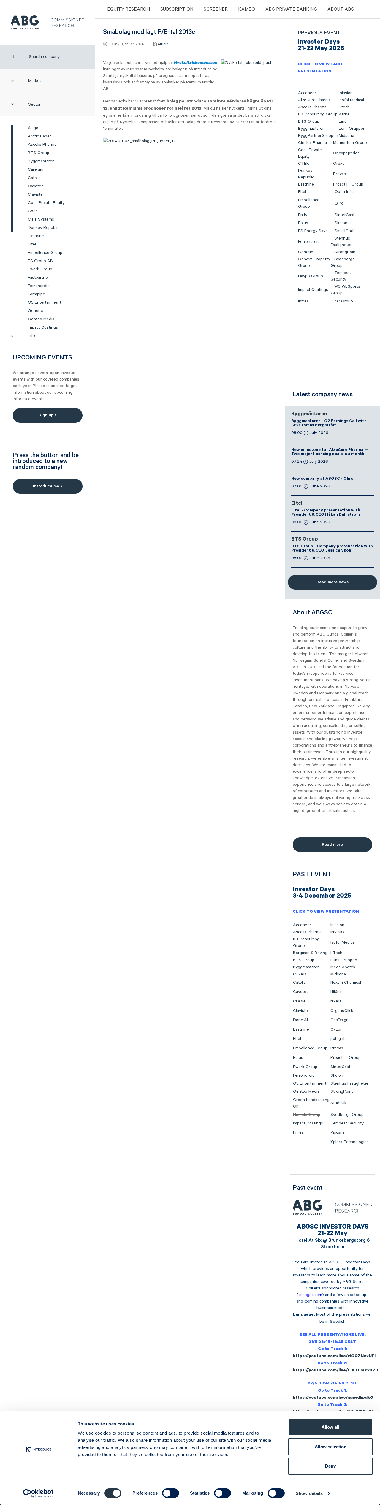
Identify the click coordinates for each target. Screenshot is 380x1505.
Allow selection (330, 1446)
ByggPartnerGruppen (318, 135)
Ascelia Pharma (42, 144)
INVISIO (337, 932)
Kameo (246, 9)
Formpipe (36, 294)
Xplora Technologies (349, 1142)
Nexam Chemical (345, 982)
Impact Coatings (43, 327)
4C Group (343, 301)
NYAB (335, 1001)
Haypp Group (310, 276)
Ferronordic (38, 285)
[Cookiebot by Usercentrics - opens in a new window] (38, 1493)
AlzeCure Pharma (314, 100)
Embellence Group (45, 252)
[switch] (170, 1493)
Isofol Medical (351, 100)
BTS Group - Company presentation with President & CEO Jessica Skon (332, 548)
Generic (35, 310)
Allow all (330, 1427)
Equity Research (128, 9)
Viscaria (337, 1132)
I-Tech (336, 952)
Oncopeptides (346, 153)
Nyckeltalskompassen (195, 62)
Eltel (32, 244)
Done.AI (300, 1020)
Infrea (33, 335)
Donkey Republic (43, 227)
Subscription (176, 9)
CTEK (303, 163)
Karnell (345, 114)
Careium (35, 169)
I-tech (344, 107)
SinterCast (344, 215)
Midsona (346, 135)
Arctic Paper (39, 136)
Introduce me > (47, 486)
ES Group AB (40, 261)
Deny (330, 1465)
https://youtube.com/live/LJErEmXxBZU (335, 1370)
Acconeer (307, 93)
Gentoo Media (41, 319)
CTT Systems (41, 219)
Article (163, 44)
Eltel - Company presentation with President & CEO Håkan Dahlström (325, 512)
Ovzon (336, 1029)
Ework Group (40, 269)
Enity (302, 215)
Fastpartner (38, 277)
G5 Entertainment (44, 302)
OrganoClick (341, 1010)
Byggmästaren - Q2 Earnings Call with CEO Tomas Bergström (329, 423)
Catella (34, 177)
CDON (299, 1001)
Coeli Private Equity (46, 202)
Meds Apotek (342, 967)
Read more (332, 844)
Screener (216, 9)
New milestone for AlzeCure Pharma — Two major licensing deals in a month (329, 452)
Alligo (33, 128)
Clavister (36, 194)
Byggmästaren (41, 161)
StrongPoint (345, 252)
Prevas (339, 174)
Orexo (339, 163)
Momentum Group (350, 142)
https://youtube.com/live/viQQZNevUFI (334, 1356)
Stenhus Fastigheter (349, 1083)
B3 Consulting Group (318, 114)
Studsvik (338, 1103)
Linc (342, 121)
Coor (32, 211)
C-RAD (299, 974)
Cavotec (35, 186)
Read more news (332, 582)
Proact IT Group (348, 184)
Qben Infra (344, 191)
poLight (337, 1038)
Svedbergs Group (347, 1114)
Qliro (339, 203)
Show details (309, 1493)
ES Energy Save (313, 231)
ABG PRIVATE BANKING (291, 9)
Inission (346, 93)
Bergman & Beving (310, 952)
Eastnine (36, 236)
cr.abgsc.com (310, 1294)
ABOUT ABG (340, 9)
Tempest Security (347, 1123)
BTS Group (38, 152)
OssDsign (339, 1020)
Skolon (341, 223)
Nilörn (335, 991)
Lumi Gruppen (352, 128)
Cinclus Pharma (312, 142)
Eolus (303, 223)
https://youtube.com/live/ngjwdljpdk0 (333, 1398)
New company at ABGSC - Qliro (322, 479)
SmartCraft (345, 231)
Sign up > (48, 415)
